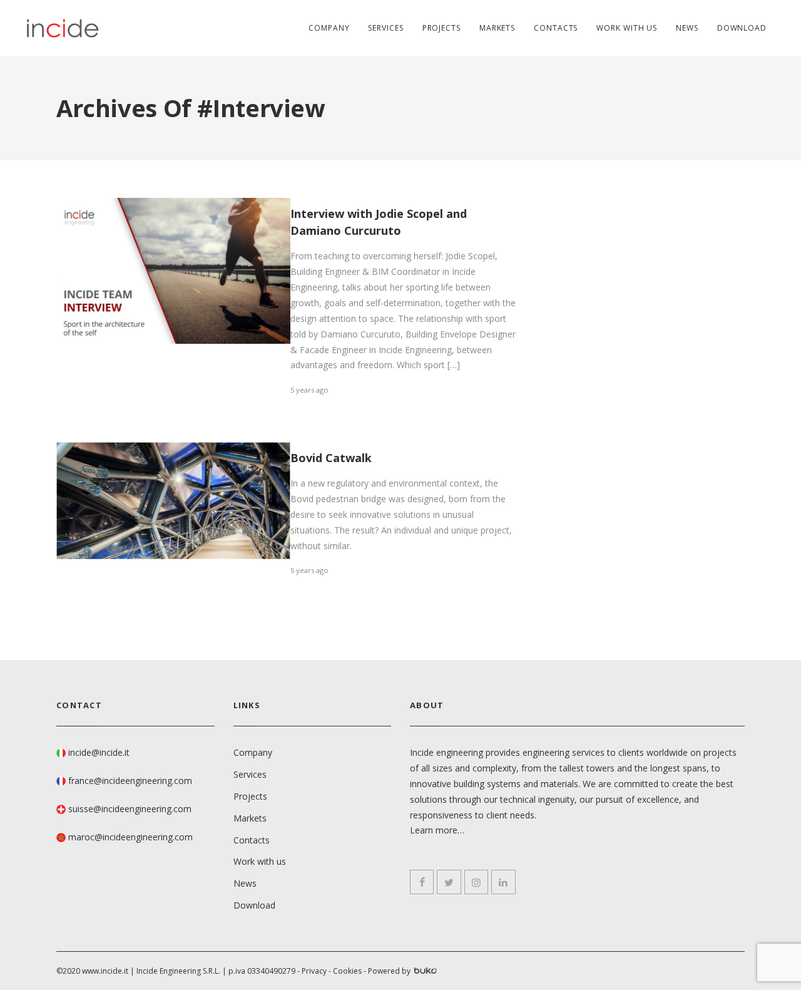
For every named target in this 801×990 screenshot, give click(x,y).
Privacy (314, 971)
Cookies (347, 971)
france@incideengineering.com (130, 780)
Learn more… (437, 830)
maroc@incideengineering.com (130, 837)
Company (329, 28)
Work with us (626, 28)
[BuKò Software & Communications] (424, 971)
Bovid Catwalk (331, 457)
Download (742, 28)
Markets (497, 28)
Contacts (556, 28)
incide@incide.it (99, 752)
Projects (441, 28)
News (687, 28)
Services (385, 28)
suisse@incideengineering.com (129, 809)
